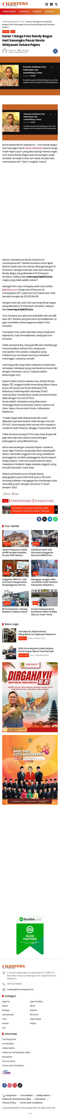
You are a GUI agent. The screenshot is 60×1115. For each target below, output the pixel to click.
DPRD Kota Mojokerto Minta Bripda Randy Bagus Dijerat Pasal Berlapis (36, 650)
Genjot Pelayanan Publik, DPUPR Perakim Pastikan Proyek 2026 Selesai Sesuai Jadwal (14, 552)
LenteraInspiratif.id (10, 21)
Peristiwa (22, 638)
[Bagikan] (55, 51)
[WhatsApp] (55, 519)
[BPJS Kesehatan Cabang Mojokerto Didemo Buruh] (15, 597)
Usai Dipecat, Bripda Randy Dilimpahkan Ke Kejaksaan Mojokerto (37, 633)
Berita (6, 573)
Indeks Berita (8, 1048)
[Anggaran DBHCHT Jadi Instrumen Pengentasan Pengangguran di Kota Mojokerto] (15, 568)
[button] (46, 4)
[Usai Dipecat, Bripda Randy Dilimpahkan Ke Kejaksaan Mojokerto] (9, 635)
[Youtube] (15, 1085)
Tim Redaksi (8, 1043)
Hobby (33, 1023)
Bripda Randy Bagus (22, 500)
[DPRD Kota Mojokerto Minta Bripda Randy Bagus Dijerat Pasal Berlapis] (9, 652)
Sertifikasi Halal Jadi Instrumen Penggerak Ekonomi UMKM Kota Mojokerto (42, 552)
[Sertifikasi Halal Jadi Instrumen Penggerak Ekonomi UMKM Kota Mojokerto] (44, 538)
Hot (4, 1027)
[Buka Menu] (51, 4)
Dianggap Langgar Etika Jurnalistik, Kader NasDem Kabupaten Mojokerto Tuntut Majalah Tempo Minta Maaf (44, 582)
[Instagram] (9, 1085)
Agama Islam (36, 1001)
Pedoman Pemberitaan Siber (16, 1052)
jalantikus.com (10, 289)
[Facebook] (39, 519)
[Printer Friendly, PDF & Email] (11, 494)
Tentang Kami (9, 1039)
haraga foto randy (45, 500)
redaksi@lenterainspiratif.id (20, 989)
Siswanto (12, 50)
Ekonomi (34, 1014)
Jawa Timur (23, 655)
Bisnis (32, 1005)
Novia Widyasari (34, 148)
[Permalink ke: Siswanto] (5, 51)
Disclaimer (7, 1056)
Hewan (5, 1023)
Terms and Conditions (13, 1065)
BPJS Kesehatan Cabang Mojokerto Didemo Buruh (14, 610)
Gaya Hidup (35, 1019)
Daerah (6, 31)
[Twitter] (44, 519)
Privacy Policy (8, 1061)
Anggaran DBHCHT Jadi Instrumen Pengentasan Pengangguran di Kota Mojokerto (14, 582)
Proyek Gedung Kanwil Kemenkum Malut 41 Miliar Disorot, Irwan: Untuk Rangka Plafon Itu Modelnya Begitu (44, 612)
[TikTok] (20, 1085)
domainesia (8, 1014)
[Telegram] (50, 519)
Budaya (5, 1010)
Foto (22, 21)
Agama (5, 1001)
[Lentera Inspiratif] (15, 4)
